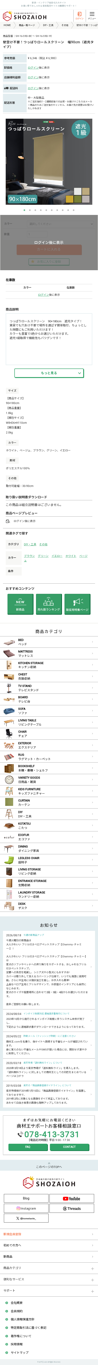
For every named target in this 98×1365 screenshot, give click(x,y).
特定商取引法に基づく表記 (28, 1327)
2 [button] (30, 210)
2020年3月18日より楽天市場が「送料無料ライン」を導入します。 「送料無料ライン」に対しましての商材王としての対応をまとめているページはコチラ (46, 1072)
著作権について (21, 1336)
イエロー (57, 556)
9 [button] (68, 210)
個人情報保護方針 (22, 1319)
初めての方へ (12, 1245)
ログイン (33, 67)
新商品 (7, 1256)
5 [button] (46, 210)
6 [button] (51, 210)
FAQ (27, 1146)
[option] (49, 162)
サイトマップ (19, 1352)
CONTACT (69, 1146)
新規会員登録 (12, 1234)
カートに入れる (49, 249)
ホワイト (70, 556)
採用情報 (17, 1344)
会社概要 (17, 1303)
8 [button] (62, 210)
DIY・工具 (30, 544)
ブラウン (29, 556)
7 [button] (57, 210)
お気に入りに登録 (49, 261)
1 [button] (24, 210)
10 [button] (73, 210)
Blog (26, 1198)
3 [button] (35, 210)
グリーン (43, 556)
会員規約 (17, 1311)
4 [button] (41, 210)
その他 (43, 544)
